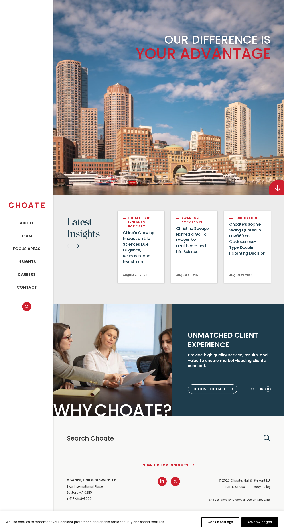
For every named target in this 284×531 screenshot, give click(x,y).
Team (26, 236)
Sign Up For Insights (166, 465)
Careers (27, 275)
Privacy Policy (260, 487)
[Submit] (267, 438)
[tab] (248, 389)
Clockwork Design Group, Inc (251, 500)
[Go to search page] (26, 306)
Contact (27, 288)
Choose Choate (209, 389)
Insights (26, 262)
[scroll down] (276, 187)
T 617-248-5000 (79, 499)
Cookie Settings (220, 522)
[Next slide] (77, 246)
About (27, 223)
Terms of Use (234, 487)
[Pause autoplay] (268, 389)
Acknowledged (260, 522)
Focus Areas (26, 249)
